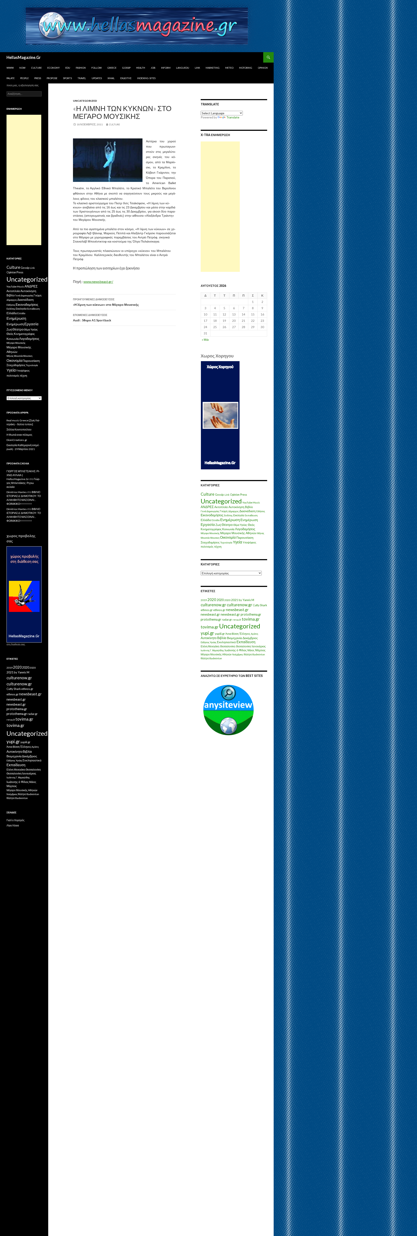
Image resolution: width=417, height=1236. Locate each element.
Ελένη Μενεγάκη (210, 646)
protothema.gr (251, 614)
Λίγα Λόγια (13, 825)
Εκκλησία (238, 515)
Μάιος (251, 650)
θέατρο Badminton (254, 654)
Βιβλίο (249, 507)
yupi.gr (207, 633)
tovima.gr (251, 618)
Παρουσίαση (244, 537)
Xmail (111, 78)
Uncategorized (85, 100)
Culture (36, 67)
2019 (204, 600)
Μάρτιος (260, 650)
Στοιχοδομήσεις (210, 542)
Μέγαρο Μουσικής (210, 533)
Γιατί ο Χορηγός (16, 820)
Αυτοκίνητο (209, 638)
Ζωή (218, 525)
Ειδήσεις (260, 511)
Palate (11, 78)
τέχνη (218, 546)
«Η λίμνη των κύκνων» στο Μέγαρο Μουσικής (106, 302)
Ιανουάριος (259, 646)
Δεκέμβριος (250, 638)
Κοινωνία (228, 529)
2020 (211, 600)
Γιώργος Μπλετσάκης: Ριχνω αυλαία (23, 482)
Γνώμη (224, 511)
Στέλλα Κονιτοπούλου (19, 429)
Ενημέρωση (230, 519)
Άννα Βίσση (232, 633)
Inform (165, 67)
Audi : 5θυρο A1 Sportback (92, 317)
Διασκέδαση (247, 511)
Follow (96, 67)
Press (37, 78)
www (10, 67)
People (24, 78)
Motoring (245, 67)
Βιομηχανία (234, 638)
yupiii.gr (220, 633)
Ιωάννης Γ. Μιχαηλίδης (212, 650)
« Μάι (205, 339)
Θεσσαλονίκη (227, 646)
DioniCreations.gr (17, 440)
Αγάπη (254, 633)
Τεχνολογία (226, 542)
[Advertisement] (220, 206)
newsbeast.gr (237, 609)
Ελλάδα (206, 520)
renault (237, 619)
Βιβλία (221, 638)
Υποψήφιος (249, 542)
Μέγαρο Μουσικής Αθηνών (238, 533)
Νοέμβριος (237, 654)
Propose (52, 78)
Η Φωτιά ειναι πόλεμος (19, 434)
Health (140, 67)
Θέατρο (227, 525)
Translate (232, 117)
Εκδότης (126, 78)
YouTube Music (251, 502)
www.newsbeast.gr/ (98, 281)
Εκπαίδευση (251, 515)
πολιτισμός (207, 546)
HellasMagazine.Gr (24, 57)
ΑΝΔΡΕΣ (207, 507)
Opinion (263, 67)
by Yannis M (246, 600)
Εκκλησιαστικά (226, 642)
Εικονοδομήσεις (212, 515)
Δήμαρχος (233, 511)
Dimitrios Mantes (17, 492)
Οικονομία (228, 537)
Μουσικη (214, 537)
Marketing (213, 67)
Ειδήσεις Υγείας (208, 642)
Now (22, 67)
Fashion (81, 67)
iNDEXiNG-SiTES (146, 78)
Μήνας (260, 533)
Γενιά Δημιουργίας (210, 511)
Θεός (251, 525)
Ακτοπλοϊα (221, 507)
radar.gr (227, 619)
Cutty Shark (260, 605)
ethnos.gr (207, 610)
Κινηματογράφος (211, 529)
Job (153, 67)
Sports (67, 78)
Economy (53, 67)
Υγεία (237, 542)
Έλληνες (244, 633)
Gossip (126, 67)
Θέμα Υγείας (240, 525)
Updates (97, 78)
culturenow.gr (213, 604)
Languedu (182, 67)
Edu (67, 67)
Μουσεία (205, 537)
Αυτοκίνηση (236, 507)
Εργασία (208, 524)
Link (197, 67)
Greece (111, 67)
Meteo (229, 67)
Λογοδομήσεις (245, 529)
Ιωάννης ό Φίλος (236, 650)
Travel (82, 78)
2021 (234, 600)
